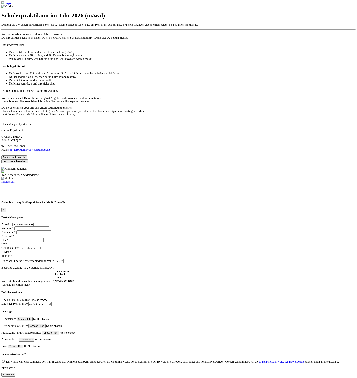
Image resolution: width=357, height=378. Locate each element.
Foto (4, 346)
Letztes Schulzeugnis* (14, 325)
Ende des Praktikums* (14, 303)
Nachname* (8, 232)
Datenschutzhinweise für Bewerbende (282, 361)
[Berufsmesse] (71, 271)
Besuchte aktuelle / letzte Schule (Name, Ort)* (29, 267)
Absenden (8, 374)
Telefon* (7, 255)
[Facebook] (71, 274)
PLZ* (5, 239)
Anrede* (6, 224)
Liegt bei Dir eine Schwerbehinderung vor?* (28, 260)
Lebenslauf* (9, 318)
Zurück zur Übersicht (14, 157)
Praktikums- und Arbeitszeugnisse (21, 332)
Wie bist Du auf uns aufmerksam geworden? (27, 281)
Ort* (4, 243)
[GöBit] (71, 277)
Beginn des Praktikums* (16, 299)
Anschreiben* (10, 339)
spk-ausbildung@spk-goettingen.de (29, 149)
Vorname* (7, 228)
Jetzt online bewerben (14, 161)
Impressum (7, 181)
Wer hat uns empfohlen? (16, 284)
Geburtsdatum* (10, 247)
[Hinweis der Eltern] (71, 281)
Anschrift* (8, 236)
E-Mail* (6, 251)
